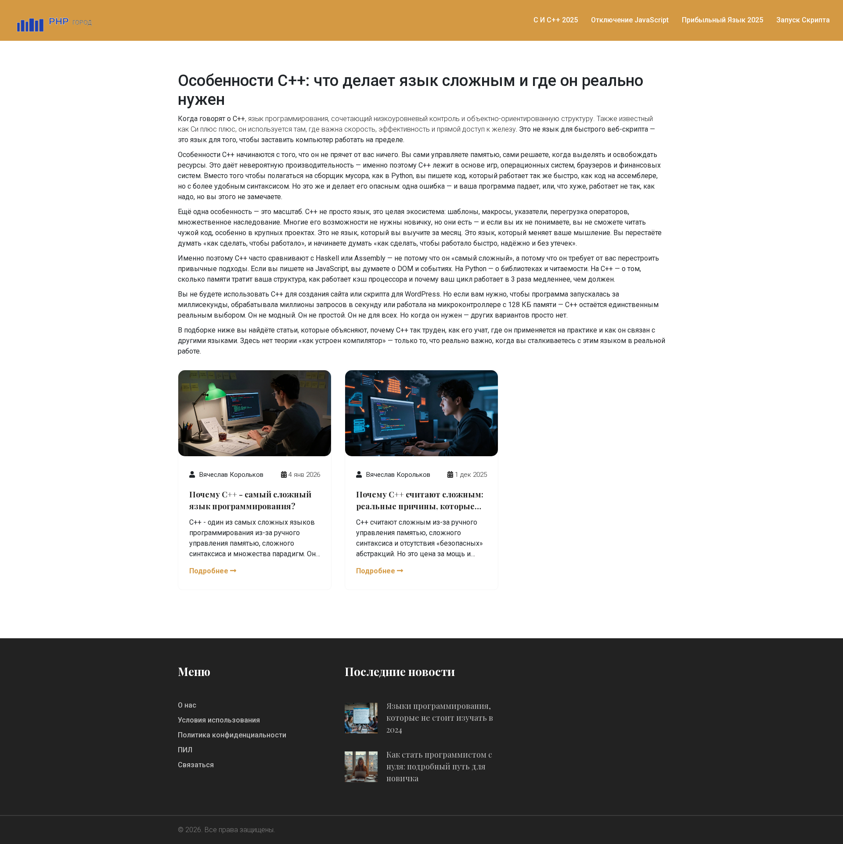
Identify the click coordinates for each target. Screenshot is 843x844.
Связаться (196, 765)
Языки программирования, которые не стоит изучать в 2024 (439, 718)
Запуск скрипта (803, 20)
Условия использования (219, 720)
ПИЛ (185, 750)
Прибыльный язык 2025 (722, 20)
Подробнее (209, 571)
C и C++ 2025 (555, 20)
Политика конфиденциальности (232, 735)
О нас (187, 705)
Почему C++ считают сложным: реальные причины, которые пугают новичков (419, 501)
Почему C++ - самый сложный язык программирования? (250, 500)
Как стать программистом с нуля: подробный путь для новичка (439, 766)
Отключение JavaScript (630, 20)
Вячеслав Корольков (231, 475)
